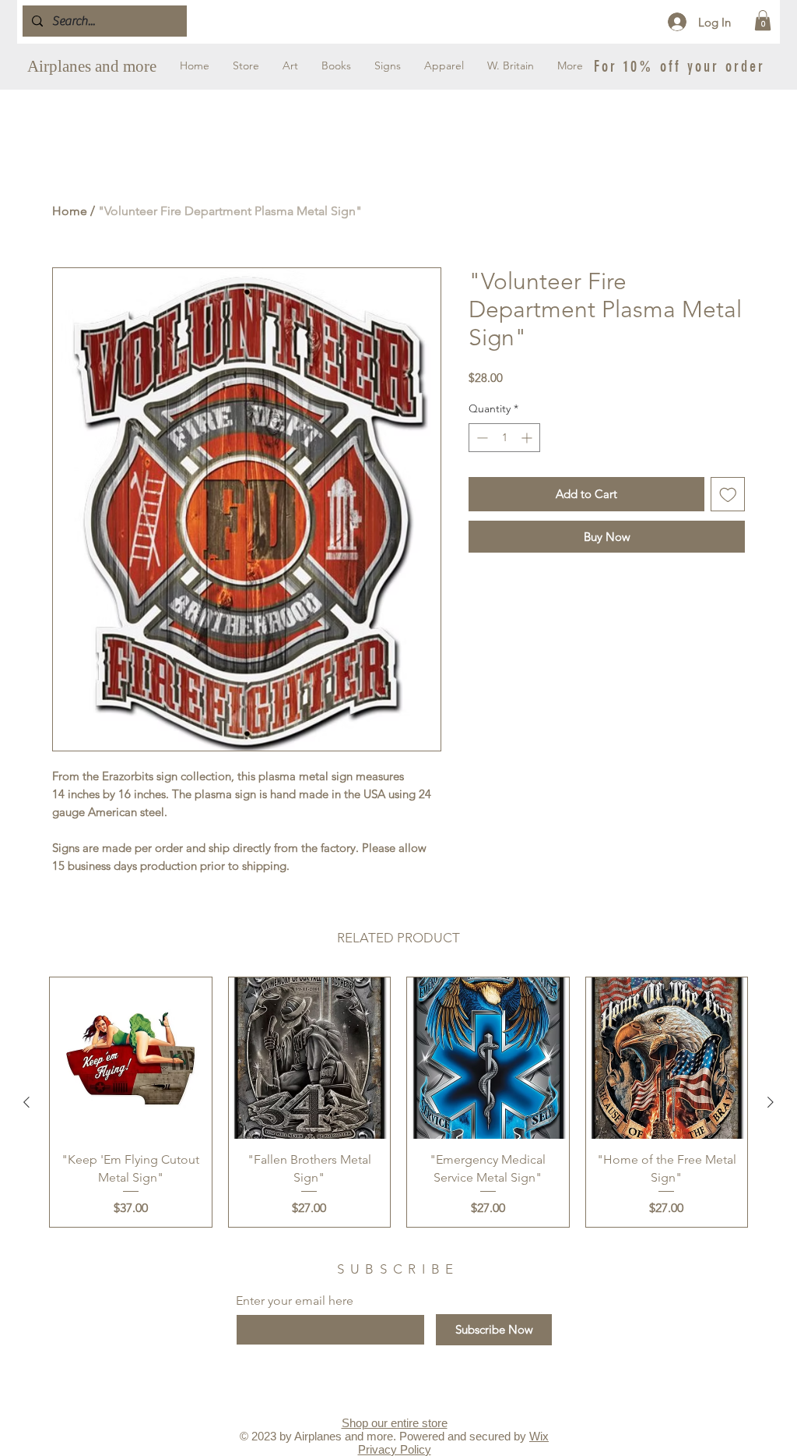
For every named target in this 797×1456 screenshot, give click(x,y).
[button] (762, 20)
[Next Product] (770, 1102)
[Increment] (528, 437)
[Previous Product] (26, 1102)
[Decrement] (480, 437)
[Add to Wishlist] (728, 494)
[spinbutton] (504, 437)
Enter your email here (294, 1301)
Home (69, 210)
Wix (539, 1436)
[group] (398, 1102)
